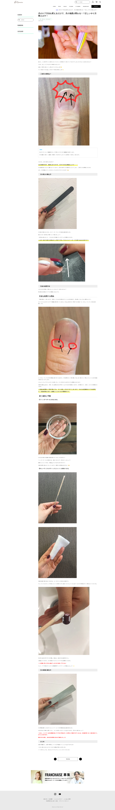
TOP (57, 10)
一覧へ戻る (68, 759)
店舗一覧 (45, 799)
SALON (65, 6)
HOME (54, 6)
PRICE (59, 6)
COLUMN (71, 6)
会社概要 (50, 799)
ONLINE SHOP (86, 6)
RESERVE (96, 6)
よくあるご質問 (67, 799)
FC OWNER (78, 6)
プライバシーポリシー (64, 801)
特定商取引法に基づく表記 (52, 801)
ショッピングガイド (58, 799)
